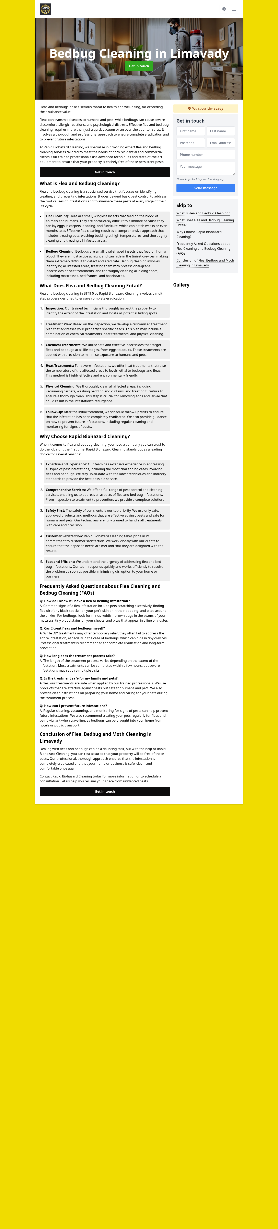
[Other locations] (224, 9)
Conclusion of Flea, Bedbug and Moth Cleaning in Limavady (205, 262)
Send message (205, 188)
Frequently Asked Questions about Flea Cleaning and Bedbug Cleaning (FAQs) (203, 248)
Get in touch (139, 66)
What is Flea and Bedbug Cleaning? (203, 213)
